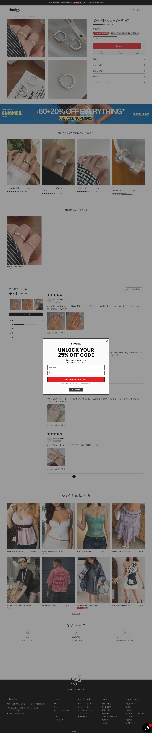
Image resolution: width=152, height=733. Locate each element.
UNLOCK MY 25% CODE (76, 379)
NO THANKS (76, 389)
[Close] (106, 341)
